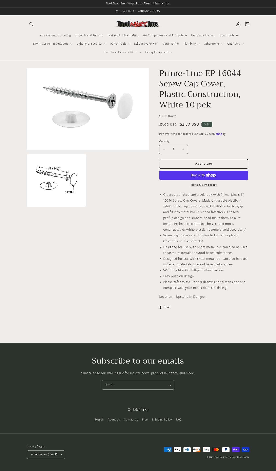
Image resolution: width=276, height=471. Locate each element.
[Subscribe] (169, 385)
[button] (31, 24)
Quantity (164, 141)
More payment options (204, 185)
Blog (145, 419)
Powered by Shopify (239, 457)
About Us (114, 419)
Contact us (131, 419)
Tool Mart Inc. (221, 457)
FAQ (179, 419)
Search (99, 419)
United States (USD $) (44, 454)
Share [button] (168, 307)
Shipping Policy (162, 419)
